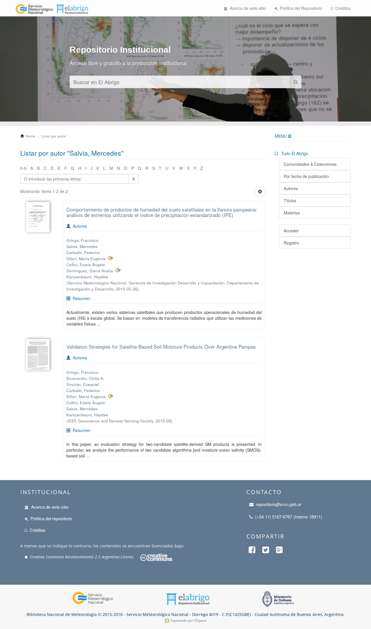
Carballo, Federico (83, 252)
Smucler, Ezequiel (82, 384)
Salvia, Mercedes (82, 246)
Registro (291, 243)
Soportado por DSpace (188, 620)
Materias (292, 213)
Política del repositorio (51, 518)
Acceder (291, 230)
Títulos (290, 200)
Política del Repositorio (300, 8)
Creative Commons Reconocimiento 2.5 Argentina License (82, 557)
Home (30, 136)
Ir (133, 179)
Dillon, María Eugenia (86, 258)
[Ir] (295, 82)
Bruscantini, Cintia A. (85, 378)
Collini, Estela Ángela (85, 264)
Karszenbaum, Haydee (87, 276)
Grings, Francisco (82, 240)
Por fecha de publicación (306, 176)
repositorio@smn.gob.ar (278, 504)
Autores (291, 188)
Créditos (342, 8)
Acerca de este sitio (247, 8)
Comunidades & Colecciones (310, 164)
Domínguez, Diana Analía (89, 270)
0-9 (23, 168)
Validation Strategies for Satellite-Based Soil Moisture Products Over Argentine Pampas (161, 346)
